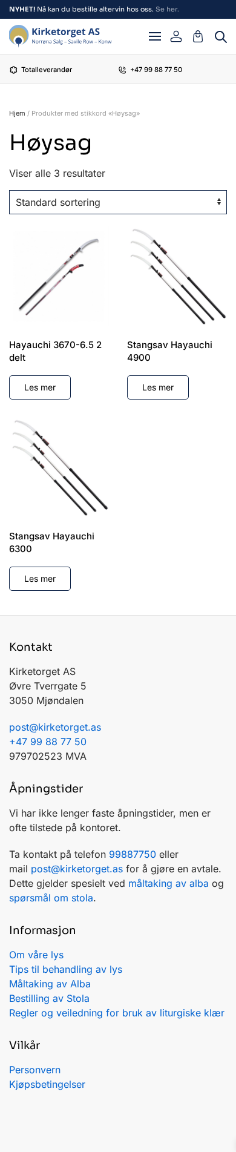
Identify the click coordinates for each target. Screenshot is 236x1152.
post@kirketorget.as (77, 869)
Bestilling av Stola (49, 998)
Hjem (17, 113)
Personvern (35, 1070)
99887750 (132, 854)
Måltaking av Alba (50, 984)
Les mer (40, 387)
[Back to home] (60, 36)
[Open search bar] (221, 36)
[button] (155, 36)
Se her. (167, 9)
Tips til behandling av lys (65, 969)
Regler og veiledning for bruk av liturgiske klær (117, 1013)
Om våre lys (36, 955)
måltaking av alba (168, 883)
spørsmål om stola (51, 898)
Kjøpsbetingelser (47, 1084)
